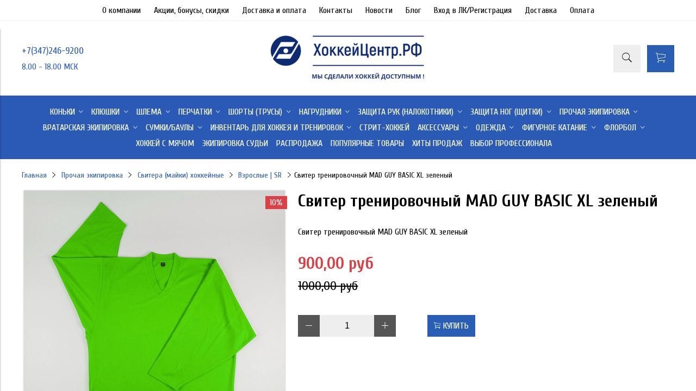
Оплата (582, 10)
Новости (379, 10)
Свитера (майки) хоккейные (181, 175)
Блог (413, 10)
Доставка (541, 10)
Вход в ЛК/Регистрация (473, 10)
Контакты (335, 10)
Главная (34, 175)
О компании (121, 10)
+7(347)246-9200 (53, 50)
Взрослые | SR (260, 175)
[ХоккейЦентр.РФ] (348, 80)
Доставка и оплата (274, 10)
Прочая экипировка (92, 175)
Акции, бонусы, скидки (191, 10)
